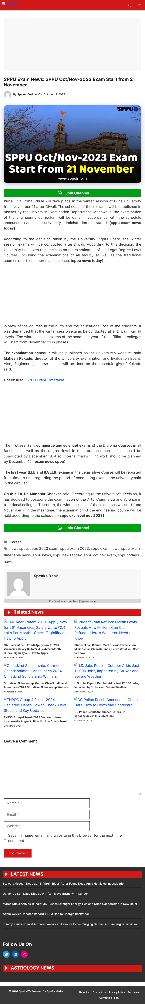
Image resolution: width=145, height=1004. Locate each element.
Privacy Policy (117, 992)
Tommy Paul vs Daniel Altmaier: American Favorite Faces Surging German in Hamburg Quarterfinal (70, 924)
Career (15, 542)
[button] (129, 5)
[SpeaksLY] (18, 5)
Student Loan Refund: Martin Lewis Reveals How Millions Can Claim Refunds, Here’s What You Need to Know (107, 649)
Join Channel (77, 193)
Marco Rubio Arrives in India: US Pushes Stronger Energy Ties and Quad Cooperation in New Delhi (70, 904)
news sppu (18, 548)
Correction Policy (109, 997)
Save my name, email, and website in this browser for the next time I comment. (66, 838)
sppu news (42, 555)
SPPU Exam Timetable (45, 380)
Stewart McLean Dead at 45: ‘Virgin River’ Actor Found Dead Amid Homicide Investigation (64, 883)
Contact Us (99, 992)
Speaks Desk (25, 94)
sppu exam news (105, 548)
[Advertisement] (72, 44)
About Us (84, 992)
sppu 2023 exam (44, 548)
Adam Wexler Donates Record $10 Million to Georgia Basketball (46, 914)
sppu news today (67, 555)
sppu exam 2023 (74, 548)
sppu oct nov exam (100, 555)
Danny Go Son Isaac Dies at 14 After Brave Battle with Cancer (45, 893)
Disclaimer (134, 992)
